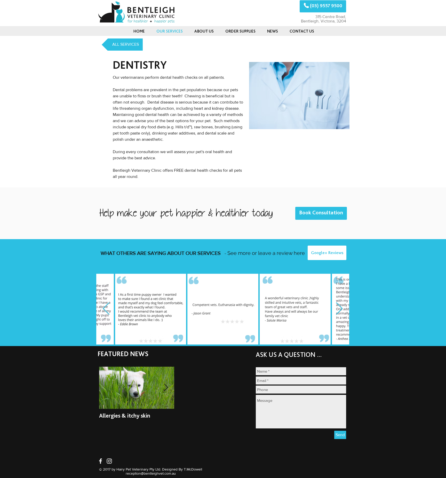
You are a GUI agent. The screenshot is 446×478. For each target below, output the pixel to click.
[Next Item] (339, 309)
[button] (272, 31)
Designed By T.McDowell (182, 469)
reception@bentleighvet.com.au (151, 473)
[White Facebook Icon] (100, 461)
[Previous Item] (106, 309)
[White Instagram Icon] (109, 461)
